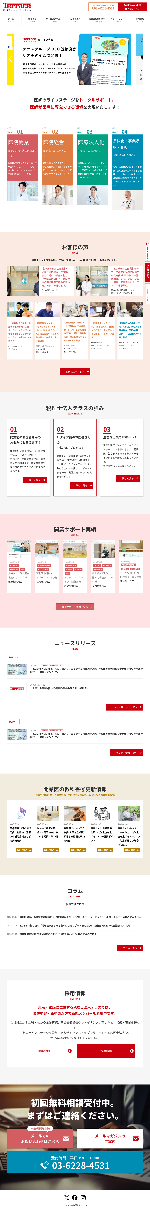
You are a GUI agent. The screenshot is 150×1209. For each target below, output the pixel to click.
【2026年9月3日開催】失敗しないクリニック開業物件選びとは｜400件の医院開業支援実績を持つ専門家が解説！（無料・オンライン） (86, 670)
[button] (10, 59)
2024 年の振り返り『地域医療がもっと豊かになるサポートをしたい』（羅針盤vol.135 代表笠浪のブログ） (75, 925)
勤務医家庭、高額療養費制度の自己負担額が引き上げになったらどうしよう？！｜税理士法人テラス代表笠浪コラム (80, 916)
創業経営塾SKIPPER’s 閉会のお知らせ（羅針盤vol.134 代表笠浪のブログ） (59, 934)
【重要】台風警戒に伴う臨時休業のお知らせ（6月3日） (59, 688)
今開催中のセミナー (56, 665)
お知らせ (45, 665)
